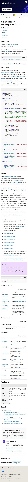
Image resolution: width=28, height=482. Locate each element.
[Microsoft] (14, 15)
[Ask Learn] (19, 18)
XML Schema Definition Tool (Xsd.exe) (13, 423)
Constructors (5, 35)
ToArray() (4, 370)
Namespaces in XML (19, 191)
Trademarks (3, 480)
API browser (11, 17)
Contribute (3, 476)
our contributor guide (17, 437)
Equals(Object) (5, 347)
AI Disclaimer (4, 474)
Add (5, 220)
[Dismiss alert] (26, 2)
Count (3, 327)
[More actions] (26, 18)
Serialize (3, 78)
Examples (4, 32)
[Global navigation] (1, 15)
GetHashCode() (5, 353)
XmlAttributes (7, 410)
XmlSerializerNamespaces (7, 72)
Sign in (25, 14)
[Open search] (21, 15)
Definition (4, 30)
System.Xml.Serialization (12, 44)
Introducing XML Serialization (11, 412)
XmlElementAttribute (9, 242)
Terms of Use (18, 478)
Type (15, 359)
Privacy (9, 476)
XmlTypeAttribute (8, 248)
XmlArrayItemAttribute (9, 236)
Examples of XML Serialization (11, 421)
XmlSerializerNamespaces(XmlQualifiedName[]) (6, 301)
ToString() (4, 375)
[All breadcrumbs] (2, 18)
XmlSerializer (6, 51)
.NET (6, 17)
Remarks (4, 34)
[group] (14, 130)
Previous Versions (13, 474)
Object (9, 64)
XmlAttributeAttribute (9, 239)
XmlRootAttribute (8, 245)
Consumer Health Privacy (7, 478)
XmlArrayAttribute (8, 233)
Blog (19, 474)
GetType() (4, 359)
